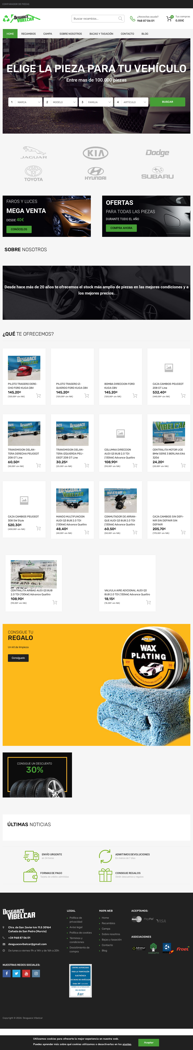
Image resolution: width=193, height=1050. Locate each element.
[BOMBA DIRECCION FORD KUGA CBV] (120, 368)
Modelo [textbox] (58, 102)
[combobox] (25, 102)
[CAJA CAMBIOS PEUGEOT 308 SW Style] (24, 500)
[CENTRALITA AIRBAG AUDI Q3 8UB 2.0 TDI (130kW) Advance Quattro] (34, 574)
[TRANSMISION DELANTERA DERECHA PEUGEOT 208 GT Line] (24, 434)
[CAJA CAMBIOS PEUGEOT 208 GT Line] (169, 368)
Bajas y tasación (101, 33)
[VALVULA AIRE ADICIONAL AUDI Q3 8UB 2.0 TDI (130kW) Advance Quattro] (127, 574)
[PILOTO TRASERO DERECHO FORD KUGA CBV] (24, 368)
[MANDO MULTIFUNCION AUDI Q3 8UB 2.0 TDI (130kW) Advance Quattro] (72, 500)
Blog (145, 33)
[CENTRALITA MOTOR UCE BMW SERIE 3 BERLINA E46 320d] (169, 434)
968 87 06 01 (145, 20)
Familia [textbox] (93, 102)
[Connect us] (7, 973)
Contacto (127, 33)
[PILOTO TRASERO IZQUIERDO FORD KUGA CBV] (72, 368)
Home (10, 33)
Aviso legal (76, 927)
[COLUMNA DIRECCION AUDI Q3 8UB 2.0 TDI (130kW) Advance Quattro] (120, 433)
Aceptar (148, 1042)
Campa (47, 33)
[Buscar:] (98, 18)
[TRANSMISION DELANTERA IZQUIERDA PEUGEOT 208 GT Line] (72, 434)
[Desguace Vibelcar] (19, 18)
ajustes (127, 1044)
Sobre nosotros (71, 33)
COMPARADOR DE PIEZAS (15, 4)
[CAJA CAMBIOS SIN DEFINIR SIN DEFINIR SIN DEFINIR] (169, 500)
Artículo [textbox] (130, 102)
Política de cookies (81, 932)
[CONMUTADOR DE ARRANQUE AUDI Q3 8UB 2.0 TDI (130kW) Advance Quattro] (120, 500)
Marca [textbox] (22, 102)
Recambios (28, 33)
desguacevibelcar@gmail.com (27, 944)
